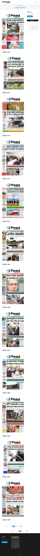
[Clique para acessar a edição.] (14, 31)
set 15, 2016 (4, 177)
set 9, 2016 (4, 391)
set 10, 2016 (4, 348)
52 (11, 526)
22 (37, 28)
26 (32, 29)
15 (37, 26)
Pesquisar (29, 12)
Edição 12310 (6, 221)
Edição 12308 (6, 307)
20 (34, 28)
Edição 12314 (21, 5)
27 (34, 29)
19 (32, 28)
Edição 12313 (6, 92)
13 (34, 26)
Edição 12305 (6, 436)
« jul (32, 32)
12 (32, 26)
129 (20, 526)
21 (17, 544)
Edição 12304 (6, 477)
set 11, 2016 (4, 305)
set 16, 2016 (4, 134)
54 (15, 526)
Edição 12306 (6, 393)
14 (17, 543)
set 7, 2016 (4, 434)
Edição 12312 (6, 135)
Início (18, 5)
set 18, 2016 (4, 50)
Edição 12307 (6, 350)
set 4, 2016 (4, 518)
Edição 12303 (6, 520)
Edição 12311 (6, 178)
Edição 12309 (6, 264)
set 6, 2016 (4, 475)
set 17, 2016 (4, 91)
